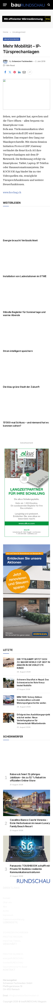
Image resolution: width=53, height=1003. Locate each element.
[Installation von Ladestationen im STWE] (26, 259)
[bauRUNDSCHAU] (28, 5)
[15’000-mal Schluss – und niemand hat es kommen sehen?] (26, 405)
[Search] (48, 4)
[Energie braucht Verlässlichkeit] (26, 223)
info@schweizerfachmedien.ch (24, 995)
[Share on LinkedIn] (19, 72)
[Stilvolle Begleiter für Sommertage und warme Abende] (26, 295)
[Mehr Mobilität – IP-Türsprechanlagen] (26, 94)
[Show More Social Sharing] (29, 72)
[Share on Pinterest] (14, 72)
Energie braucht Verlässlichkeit (20, 240)
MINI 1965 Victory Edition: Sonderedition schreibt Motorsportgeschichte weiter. (31, 700)
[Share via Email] (24, 72)
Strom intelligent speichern (18, 351)
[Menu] (5, 4)
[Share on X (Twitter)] (10, 72)
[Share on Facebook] (5, 72)
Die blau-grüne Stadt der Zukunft (21, 386)
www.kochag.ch (12, 192)
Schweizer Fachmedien (22, 61)
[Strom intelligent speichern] (26, 334)
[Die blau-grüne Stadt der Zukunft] (26, 370)
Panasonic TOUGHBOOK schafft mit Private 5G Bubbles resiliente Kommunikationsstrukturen (30, 869)
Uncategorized (11, 39)
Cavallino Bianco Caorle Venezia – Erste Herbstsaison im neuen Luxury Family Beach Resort (30, 823)
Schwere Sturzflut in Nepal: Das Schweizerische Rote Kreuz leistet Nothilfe (33, 682)
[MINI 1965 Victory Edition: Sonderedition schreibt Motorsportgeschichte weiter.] (8, 700)
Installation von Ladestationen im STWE (24, 276)
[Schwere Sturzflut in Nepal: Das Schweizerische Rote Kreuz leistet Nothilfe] (8, 683)
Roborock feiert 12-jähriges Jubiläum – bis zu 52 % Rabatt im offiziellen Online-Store (28, 777)
